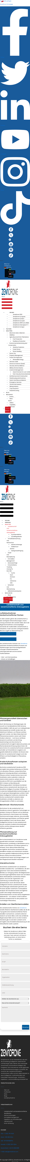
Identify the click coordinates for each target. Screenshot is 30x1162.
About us (6, 264)
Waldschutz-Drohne (14, 547)
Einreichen (25, 1027)
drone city (13, 353)
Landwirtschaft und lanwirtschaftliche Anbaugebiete (12, 529)
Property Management (16, 355)
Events (11, 396)
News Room (10, 399)
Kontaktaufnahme (9, 1098)
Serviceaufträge (12, 563)
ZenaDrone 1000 (17, 314)
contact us (7, 266)
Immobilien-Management (11, 560)
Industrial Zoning (14, 390)
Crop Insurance (14, 388)
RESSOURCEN (8, 593)
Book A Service (8, 410)
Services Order (14, 361)
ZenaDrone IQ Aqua (18, 327)
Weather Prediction (18, 347)
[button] (13, 261)
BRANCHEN (8, 524)
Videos (11, 403)
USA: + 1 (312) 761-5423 (7, 1133)
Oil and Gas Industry (15, 384)
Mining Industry (14, 386)
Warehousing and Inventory (18, 378)
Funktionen (7, 1092)
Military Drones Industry (16, 368)
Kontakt (6, 452)
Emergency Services (15, 382)
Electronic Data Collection (17, 333)
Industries (9, 331)
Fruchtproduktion (16, 534)
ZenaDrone (23, 908)
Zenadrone (24, 643)
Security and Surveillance (17, 366)
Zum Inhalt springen (5, 1)
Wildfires (12, 335)
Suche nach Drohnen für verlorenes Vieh (13, 578)
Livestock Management (16, 370)
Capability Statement (11, 406)
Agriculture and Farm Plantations (19, 337)
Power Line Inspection (16, 357)
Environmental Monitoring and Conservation (17, 344)
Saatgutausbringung (17, 551)
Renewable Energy (18, 359)
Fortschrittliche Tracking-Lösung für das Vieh (12, 568)
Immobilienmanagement (11, 1117)
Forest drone (16, 349)
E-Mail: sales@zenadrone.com (9, 1151)
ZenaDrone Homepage (6, 4)
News (5, 1094)
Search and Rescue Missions (18, 380)
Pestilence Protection (19, 341)
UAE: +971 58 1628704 (7, 1141)
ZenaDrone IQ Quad (18, 321)
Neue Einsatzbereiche (11, 596)
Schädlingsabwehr (16, 536)
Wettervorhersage (16, 544)
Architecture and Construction (19, 376)
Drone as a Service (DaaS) (17, 363)
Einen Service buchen (8, 600)
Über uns (6, 450)
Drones (12, 312)
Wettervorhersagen (10, 1115)
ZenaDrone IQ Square (19, 316)
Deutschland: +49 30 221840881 (10, 1148)
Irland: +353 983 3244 (7, 1137)
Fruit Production (17, 339)
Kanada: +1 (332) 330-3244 (8, 1144)
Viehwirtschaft (8, 1121)
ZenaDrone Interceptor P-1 (20, 325)
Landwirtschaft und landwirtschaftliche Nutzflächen (15, 1112)
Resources (9, 394)
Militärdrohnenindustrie (14, 591)
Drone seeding (17, 351)
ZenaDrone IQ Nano (18, 319)
